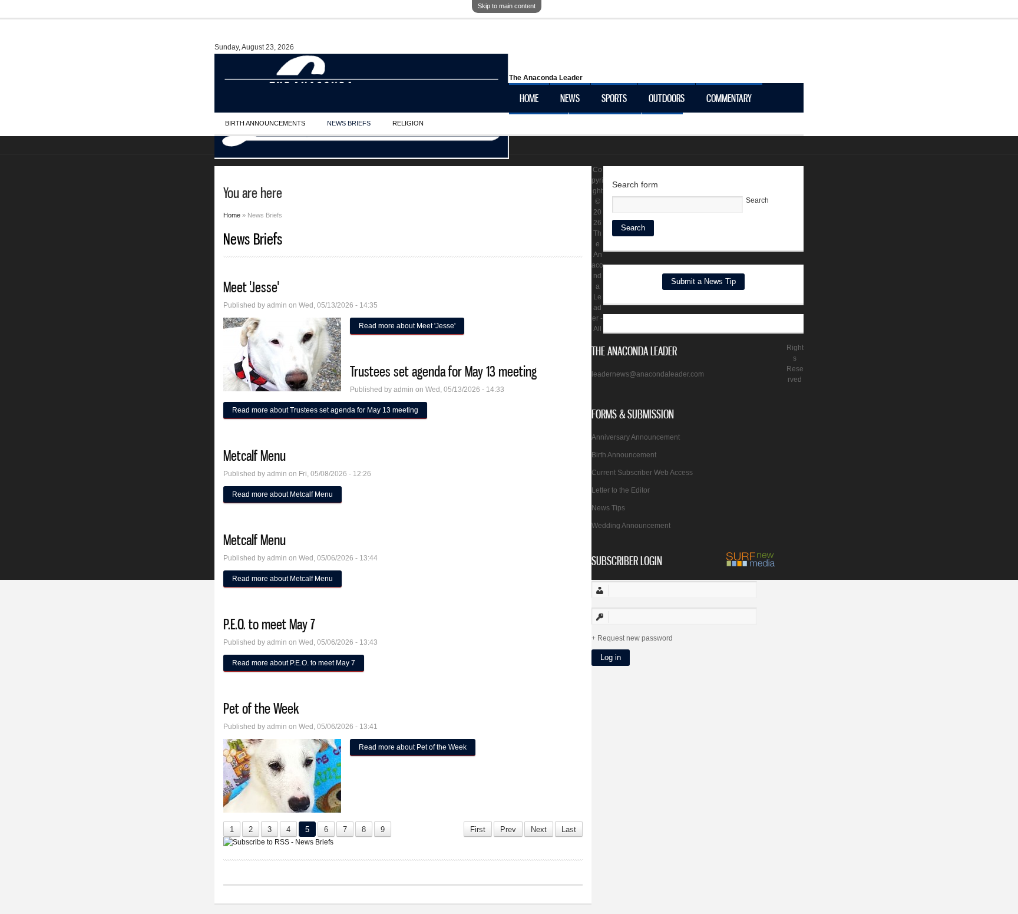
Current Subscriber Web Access (642, 472)
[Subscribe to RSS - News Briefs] (278, 842)
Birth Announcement (623, 455)
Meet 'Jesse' (251, 287)
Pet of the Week (261, 708)
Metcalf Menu (254, 455)
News (570, 97)
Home (529, 97)
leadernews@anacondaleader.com (647, 374)
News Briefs (349, 123)
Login (662, 127)
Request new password (635, 638)
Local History (605, 127)
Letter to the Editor (620, 490)
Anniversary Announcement (635, 437)
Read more (407, 326)
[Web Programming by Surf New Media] (750, 564)
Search (757, 200)
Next (539, 829)
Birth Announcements (265, 123)
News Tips (608, 508)
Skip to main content (507, 5)
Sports (614, 97)
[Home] (361, 153)
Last (568, 829)
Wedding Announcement (630, 526)
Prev (508, 829)
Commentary (729, 97)
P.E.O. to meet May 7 (269, 624)
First (477, 829)
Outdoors (667, 97)
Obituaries (539, 127)
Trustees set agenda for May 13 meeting (443, 371)
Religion (408, 123)
